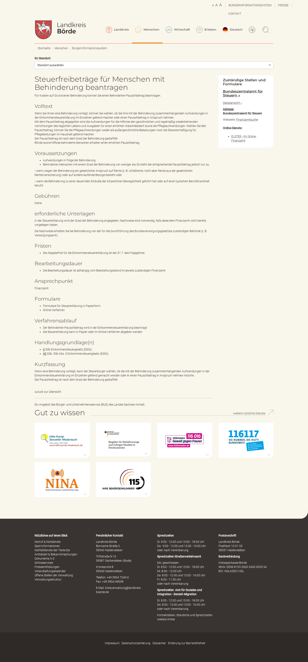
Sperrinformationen (47, 546)
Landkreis (121, 29)
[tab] (246, 93)
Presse (283, 5)
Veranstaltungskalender (50, 571)
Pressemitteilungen (47, 567)
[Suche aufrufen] (266, 30)
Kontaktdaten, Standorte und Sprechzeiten (184, 615)
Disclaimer (159, 643)
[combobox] (154, 65)
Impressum (112, 643)
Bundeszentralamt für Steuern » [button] (243, 93)
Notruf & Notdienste (48, 541)
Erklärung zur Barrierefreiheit (186, 643)
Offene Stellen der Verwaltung (54, 575)
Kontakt (234, 13)
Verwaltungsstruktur (48, 579)
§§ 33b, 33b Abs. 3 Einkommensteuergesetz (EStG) (76, 353)
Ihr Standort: (43, 58)
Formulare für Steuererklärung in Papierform (71, 306)
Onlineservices (44, 562)
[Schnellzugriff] (253, 30)
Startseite (44, 48)
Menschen (151, 29)
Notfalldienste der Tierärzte (52, 550)
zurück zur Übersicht (48, 391)
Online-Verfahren (54, 310)
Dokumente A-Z (44, 558)
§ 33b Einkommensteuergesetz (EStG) (67, 349)
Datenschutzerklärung (136, 643)
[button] (62, 440)
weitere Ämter (166, 619)
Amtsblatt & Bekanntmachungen (56, 554)
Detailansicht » (232, 103)
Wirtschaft (181, 29)
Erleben (210, 29)
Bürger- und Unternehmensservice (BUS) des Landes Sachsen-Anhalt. (100, 404)
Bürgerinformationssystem (250, 5)
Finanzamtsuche (247, 119)
